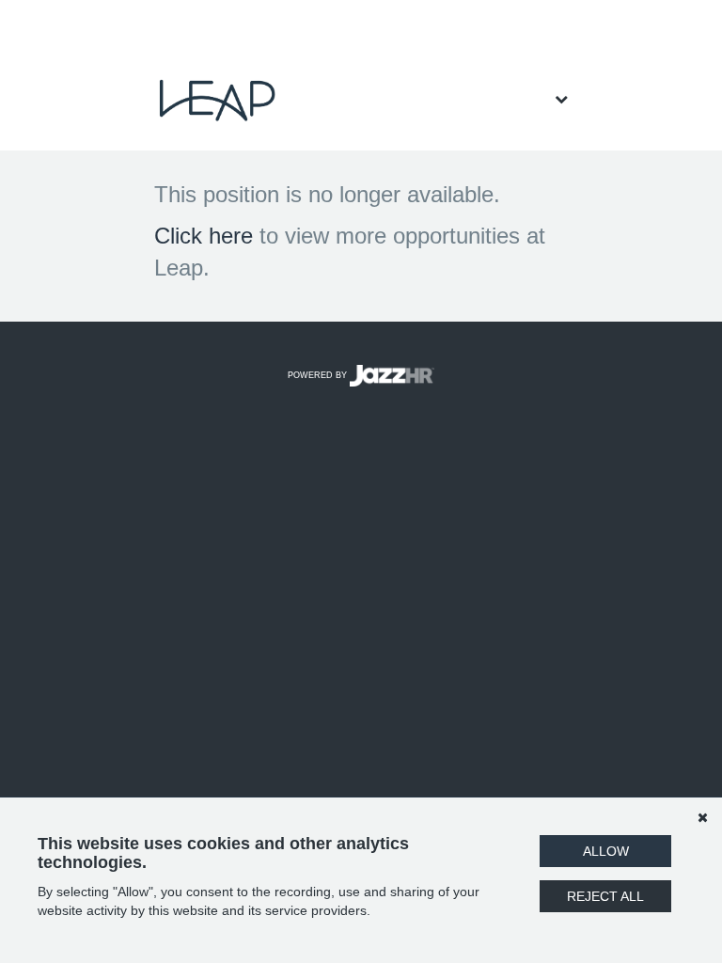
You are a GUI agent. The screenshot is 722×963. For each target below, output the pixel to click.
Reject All (605, 896)
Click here (203, 235)
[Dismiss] (702, 817)
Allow (606, 851)
